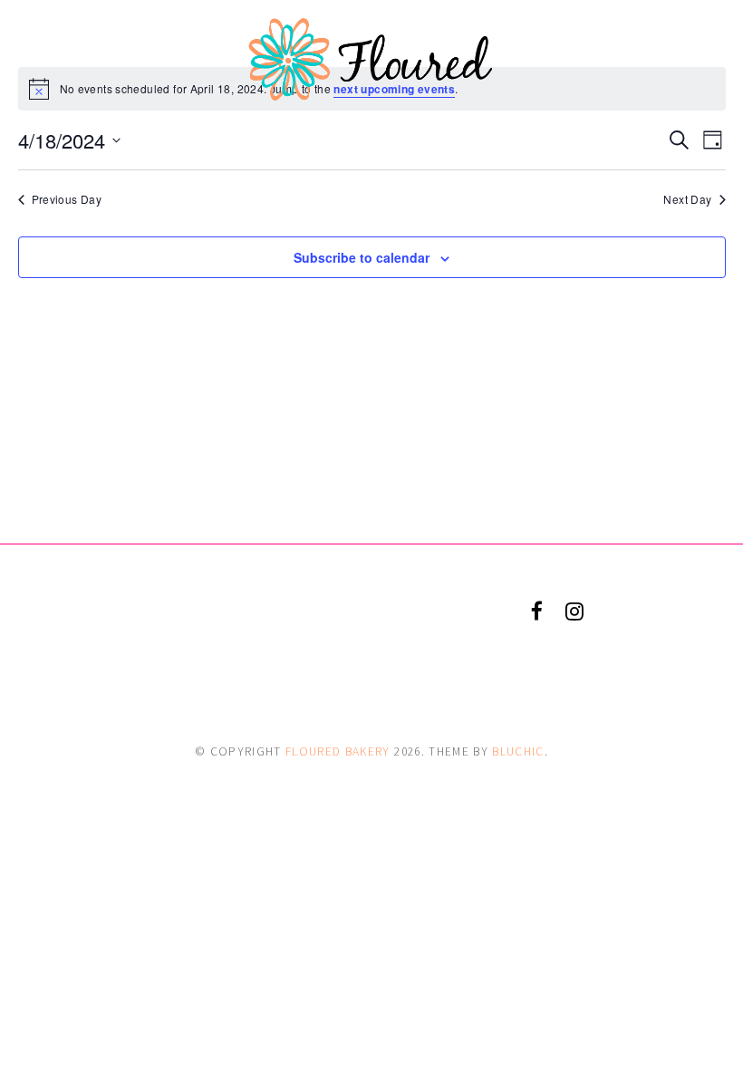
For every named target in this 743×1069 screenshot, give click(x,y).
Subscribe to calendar (361, 257)
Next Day (687, 199)
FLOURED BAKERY (338, 751)
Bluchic (518, 751)
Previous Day (67, 199)
